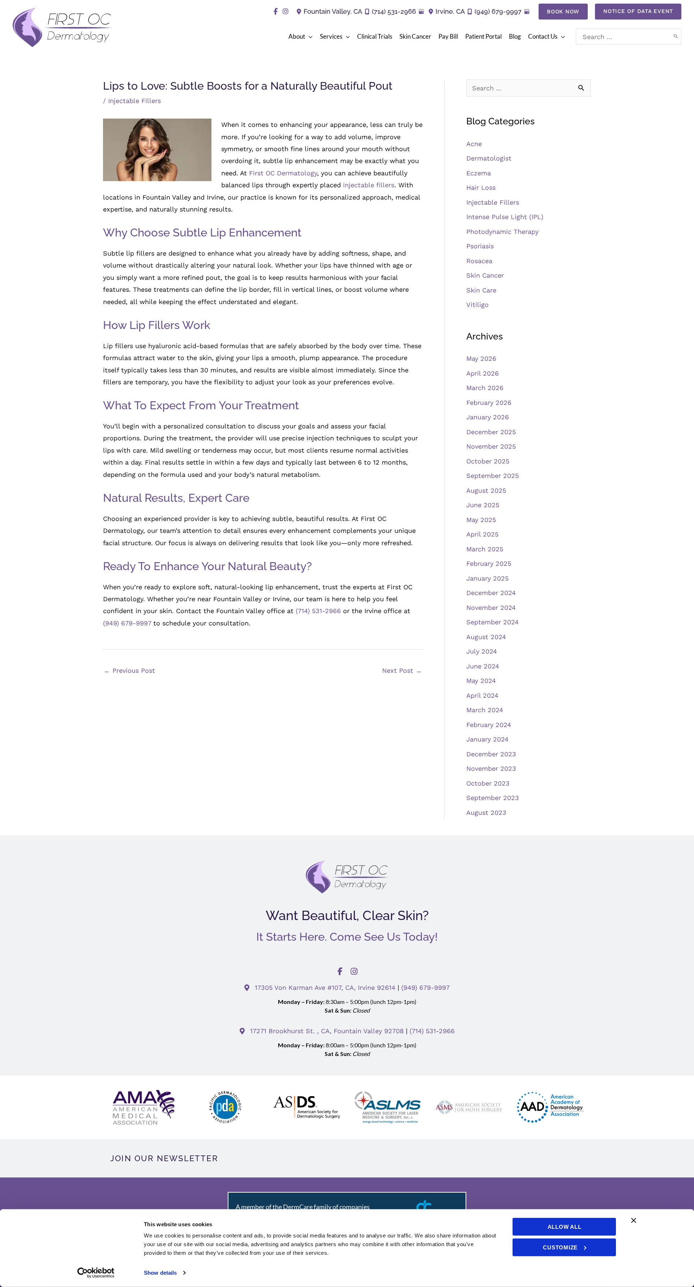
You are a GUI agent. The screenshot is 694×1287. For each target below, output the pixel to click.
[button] (563, 12)
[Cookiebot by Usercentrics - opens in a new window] (96, 1272)
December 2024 (491, 593)
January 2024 (487, 739)
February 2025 (488, 563)
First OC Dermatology (283, 173)
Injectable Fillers (134, 100)
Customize (560, 1247)
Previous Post (129, 670)
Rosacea (479, 261)
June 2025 (482, 505)
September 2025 (492, 475)
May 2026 (481, 358)
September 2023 (492, 797)
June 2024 (482, 666)
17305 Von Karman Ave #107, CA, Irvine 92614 (325, 987)
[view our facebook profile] (275, 11)
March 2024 (484, 710)
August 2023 (486, 812)
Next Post (402, 670)
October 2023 (488, 783)
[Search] (676, 36)
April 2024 (482, 695)
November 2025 (491, 446)
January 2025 (487, 578)
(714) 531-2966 (394, 11)
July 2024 (481, 651)
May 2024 (481, 680)
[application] (309, 36)
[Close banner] (633, 1220)
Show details (160, 1273)
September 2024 (492, 622)
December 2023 (491, 754)
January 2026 (487, 417)
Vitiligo (477, 304)
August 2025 (486, 490)
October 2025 (487, 461)
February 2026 (488, 402)
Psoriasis (480, 246)
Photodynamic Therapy (502, 231)
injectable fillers (368, 185)
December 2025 (491, 432)
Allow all (565, 1227)
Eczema (478, 173)
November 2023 (491, 768)
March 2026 (485, 388)
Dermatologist (488, 158)
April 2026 (482, 373)
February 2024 (488, 724)
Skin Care (481, 290)
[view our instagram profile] (285, 11)
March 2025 (484, 549)
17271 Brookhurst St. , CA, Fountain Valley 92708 (328, 1031)
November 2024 (491, 607)
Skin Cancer (485, 275)
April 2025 (482, 534)
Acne (474, 143)
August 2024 (486, 637)
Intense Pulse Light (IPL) (504, 217)
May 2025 (481, 519)
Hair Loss (481, 187)
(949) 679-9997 (498, 11)
